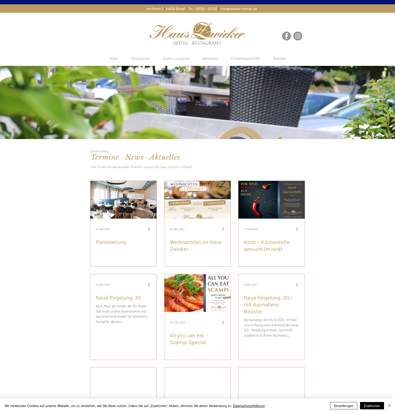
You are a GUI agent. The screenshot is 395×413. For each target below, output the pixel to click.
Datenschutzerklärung (249, 405)
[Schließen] (389, 405)
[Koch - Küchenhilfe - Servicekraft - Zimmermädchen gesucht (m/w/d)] (123, 386)
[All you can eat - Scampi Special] (197, 293)
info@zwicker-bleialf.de (238, 8)
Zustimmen (372, 405)
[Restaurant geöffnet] (271, 386)
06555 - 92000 (206, 8)
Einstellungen (343, 405)
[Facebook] (286, 36)
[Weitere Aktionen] (150, 229)
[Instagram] (297, 36)
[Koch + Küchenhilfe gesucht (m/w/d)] (271, 200)
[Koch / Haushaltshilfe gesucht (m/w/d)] (197, 386)
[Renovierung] (123, 200)
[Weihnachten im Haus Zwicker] (197, 200)
